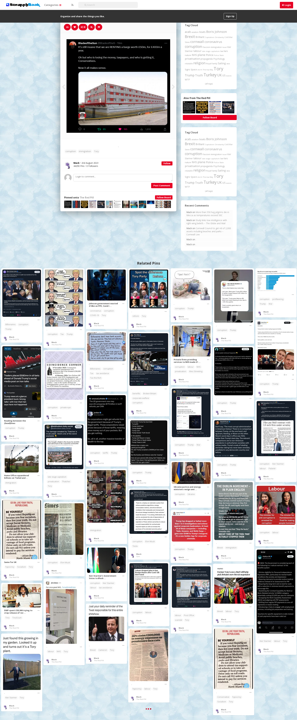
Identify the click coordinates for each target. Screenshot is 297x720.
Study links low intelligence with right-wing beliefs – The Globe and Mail (206, 222)
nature (188, 55)
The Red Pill (87, 197)
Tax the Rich (95, 378)
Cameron (103, 650)
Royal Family (211, 63)
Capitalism (209, 37)
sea (228, 63)
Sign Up (230, 16)
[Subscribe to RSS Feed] (72, 5)
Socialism (21, 567)
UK (219, 75)
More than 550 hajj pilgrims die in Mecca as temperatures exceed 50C (207, 214)
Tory (96, 151)
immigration (85, 151)
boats (202, 32)
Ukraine (191, 494)
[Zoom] (91, 27)
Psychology (219, 58)
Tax (62, 334)
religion (199, 63)
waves (229, 76)
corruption (70, 151)
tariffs (105, 453)
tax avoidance (102, 373)
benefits (136, 393)
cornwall (197, 41)
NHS (194, 55)
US (224, 75)
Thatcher (66, 481)
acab (188, 32)
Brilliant (200, 37)
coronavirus (213, 42)
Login (288, 5)
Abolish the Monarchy (270, 690)
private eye (65, 407)
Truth (199, 75)
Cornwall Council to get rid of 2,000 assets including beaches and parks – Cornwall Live (208, 231)
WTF (187, 79)
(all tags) (209, 83)
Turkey (210, 75)
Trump (189, 75)
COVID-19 (94, 315)
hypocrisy (9, 567)
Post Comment (161, 185)
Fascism (206, 47)
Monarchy (277, 695)
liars (226, 51)
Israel (224, 47)
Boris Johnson (216, 31)
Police (209, 55)
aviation (195, 32)
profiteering (277, 299)
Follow (167, 163)
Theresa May (208, 69)
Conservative (223, 697)
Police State (219, 55)
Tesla (135, 546)
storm (200, 69)
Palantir (272, 468)
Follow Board (164, 197)
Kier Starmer (278, 464)
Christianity (219, 37)
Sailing (222, 63)
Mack (11, 337)
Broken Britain (149, 393)
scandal (178, 620)
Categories (51, 5)
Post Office (189, 615)
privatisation (192, 58)
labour (197, 51)
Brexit (190, 36)
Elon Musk (150, 541)
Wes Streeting (195, 371)
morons (192, 679)
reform (136, 316)
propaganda (207, 58)
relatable (189, 63)
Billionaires (10, 324)
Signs (187, 69)
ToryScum (17, 617)
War (270, 304)
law (221, 51)
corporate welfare (141, 398)
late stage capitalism (211, 51)
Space (194, 69)
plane (201, 55)
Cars (138, 556)
